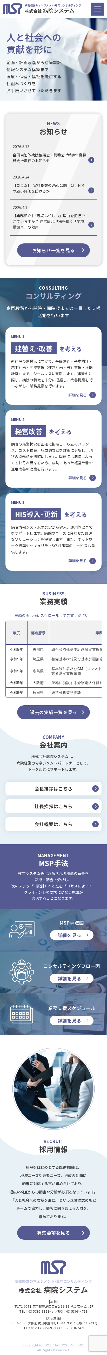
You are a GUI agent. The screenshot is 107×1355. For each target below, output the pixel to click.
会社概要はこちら (53, 824)
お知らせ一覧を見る (53, 250)
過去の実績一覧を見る (53, 712)
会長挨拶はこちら (53, 788)
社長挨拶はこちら (53, 806)
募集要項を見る (53, 1233)
